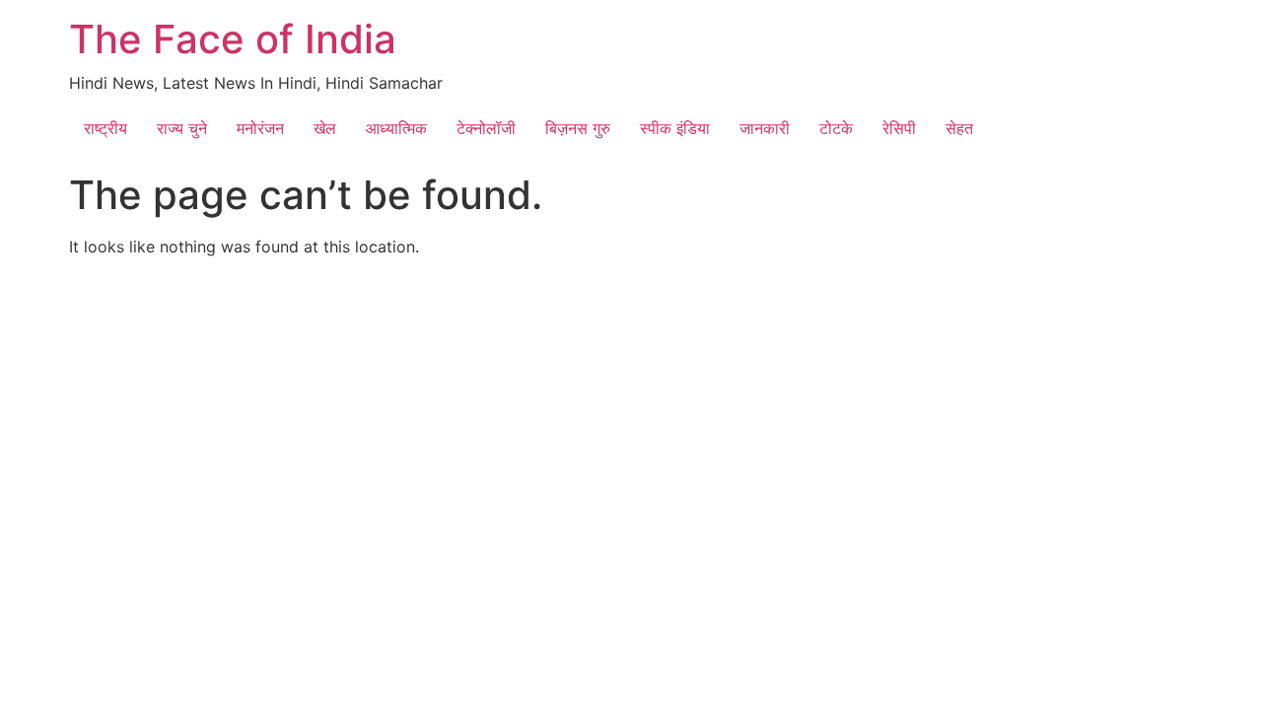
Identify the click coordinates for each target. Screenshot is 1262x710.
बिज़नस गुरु (577, 128)
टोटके (836, 128)
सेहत (959, 128)
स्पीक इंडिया (675, 128)
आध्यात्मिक (396, 128)
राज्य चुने (182, 128)
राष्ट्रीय (105, 128)
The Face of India (232, 39)
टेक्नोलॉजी (486, 128)
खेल (325, 128)
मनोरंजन (260, 128)
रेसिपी (899, 128)
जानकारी (764, 128)
